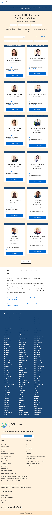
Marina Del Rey (23, 360)
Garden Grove (8, 412)
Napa (20, 378)
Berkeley (6, 338)
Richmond (37, 324)
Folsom (6, 402)
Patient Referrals (29, 443)
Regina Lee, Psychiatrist (14, 200)
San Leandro (37, 346)
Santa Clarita (38, 362)
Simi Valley (37, 374)
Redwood (36, 320)
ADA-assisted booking (30, 458)
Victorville (37, 402)
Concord (6, 372)
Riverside (36, 326)
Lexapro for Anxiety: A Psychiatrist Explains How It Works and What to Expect (16, 487)
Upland (36, 394)
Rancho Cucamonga (24, 414)
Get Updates (28, 436)
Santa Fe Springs (39, 366)
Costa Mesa (7, 376)
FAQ (27, 451)
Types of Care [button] (11, 41)
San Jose (36, 344)
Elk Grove (6, 388)
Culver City (7, 378)
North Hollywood (24, 382)
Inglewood (22, 334)
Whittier (36, 414)
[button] (6, 443)
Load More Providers (26, 261)
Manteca (21, 358)
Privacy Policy (29, 453)
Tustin (36, 392)
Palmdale (21, 398)
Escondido (7, 398)
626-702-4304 (10, 70)
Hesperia (21, 328)
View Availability (14, 75)
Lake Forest (22, 342)
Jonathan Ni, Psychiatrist (37, 58)
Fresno (6, 408)
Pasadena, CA (9, 67)
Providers (19, 21)
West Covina (37, 410)
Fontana (6, 404)
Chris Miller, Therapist (14, 128)
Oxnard (21, 396)
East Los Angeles (9, 384)
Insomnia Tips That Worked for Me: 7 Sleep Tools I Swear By (13, 485)
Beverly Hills (7, 340)
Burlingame (7, 350)
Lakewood (22, 344)
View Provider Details (14, 62)
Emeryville (7, 392)
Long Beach (22, 352)
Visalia (36, 404)
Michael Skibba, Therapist (14, 94)
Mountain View (23, 374)
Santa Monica (38, 370)
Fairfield (6, 400)
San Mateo (37, 350)
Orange (21, 394)
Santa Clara (37, 360)
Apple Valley (7, 328)
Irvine (20, 336)
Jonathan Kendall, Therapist (37, 94)
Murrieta (21, 376)
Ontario (21, 392)
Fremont (6, 406)
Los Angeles (22, 354)
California (25, 21)
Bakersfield (7, 334)
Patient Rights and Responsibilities (33, 463)
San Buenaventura (39, 338)
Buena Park (7, 346)
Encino (6, 396)
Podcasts (28, 444)
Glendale (21, 318)
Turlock (36, 390)
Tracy (35, 388)
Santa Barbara (38, 358)
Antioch (6, 326)
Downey (6, 382)
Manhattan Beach (24, 356)
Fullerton (6, 410)
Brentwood (7, 344)
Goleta (21, 320)
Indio (20, 332)
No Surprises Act (4, 499)
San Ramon (37, 354)
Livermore (22, 350)
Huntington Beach (24, 330)
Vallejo (36, 398)
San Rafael (37, 352)
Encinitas (6, 394)
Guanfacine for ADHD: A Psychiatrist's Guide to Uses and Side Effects (14, 476)
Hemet (21, 326)
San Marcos (37, 348)
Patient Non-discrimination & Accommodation (35, 456)
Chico (5, 356)
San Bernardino (38, 336)
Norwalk (21, 386)
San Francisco (38, 342)
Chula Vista (7, 362)
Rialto (35, 322)
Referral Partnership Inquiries (7, 497)
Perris (20, 402)
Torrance (36, 386)
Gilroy (5, 414)
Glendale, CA (32, 209)
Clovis (5, 368)
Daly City (6, 380)
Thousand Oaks (38, 384)
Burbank (6, 348)
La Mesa (21, 346)
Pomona (21, 408)
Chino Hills (7, 360)
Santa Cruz (37, 364)
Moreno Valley (23, 372)
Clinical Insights (29, 448)
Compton (6, 370)
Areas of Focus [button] (26, 41)
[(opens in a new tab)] (1, 507)
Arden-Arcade (8, 332)
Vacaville (36, 396)
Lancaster (22, 348)
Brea (5, 342)
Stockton (36, 378)
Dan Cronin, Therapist (14, 164)
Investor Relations (4, 495)
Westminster (37, 412)
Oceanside (22, 390)
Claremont (7, 366)
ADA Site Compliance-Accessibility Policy (34, 460)
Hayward (21, 324)
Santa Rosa (37, 372)
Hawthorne (22, 322)
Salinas (36, 334)
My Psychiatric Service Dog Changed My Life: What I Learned (13, 480)
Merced (21, 364)
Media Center (28, 449)
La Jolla (21, 340)
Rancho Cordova (23, 412)
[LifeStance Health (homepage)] (5, 2)
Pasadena (21, 400)
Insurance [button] (41, 41)
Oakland (21, 388)
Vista (35, 406)
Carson (6, 354)
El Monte (6, 390)
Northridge (22, 384)
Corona (6, 374)
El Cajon (6, 386)
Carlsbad (6, 352)
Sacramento (37, 330)
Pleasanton (22, 406)
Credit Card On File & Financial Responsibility (35, 461)
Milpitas (21, 366)
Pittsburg (21, 404)
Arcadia (6, 330)
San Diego (37, 340)
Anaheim (6, 324)
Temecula (36, 382)
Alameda (6, 320)
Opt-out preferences (30, 465)
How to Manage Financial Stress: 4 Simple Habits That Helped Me (14, 478)
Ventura (36, 400)
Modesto (21, 370)
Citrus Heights (8, 364)
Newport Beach (23, 380)
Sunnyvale (37, 380)
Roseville (36, 328)
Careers (2, 502)
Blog (27, 446)
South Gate (37, 376)
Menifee (21, 362)
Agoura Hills (7, 318)
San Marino (32, 21)
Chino (5, 358)
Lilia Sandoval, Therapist (37, 236)
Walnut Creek (38, 408)
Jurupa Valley (23, 338)
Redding (36, 318)
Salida (35, 332)
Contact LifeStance (5, 500)
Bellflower (7, 336)
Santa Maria (37, 368)
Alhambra (7, 322)
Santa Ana (37, 356)
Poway (21, 410)
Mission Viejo (22, 368)
